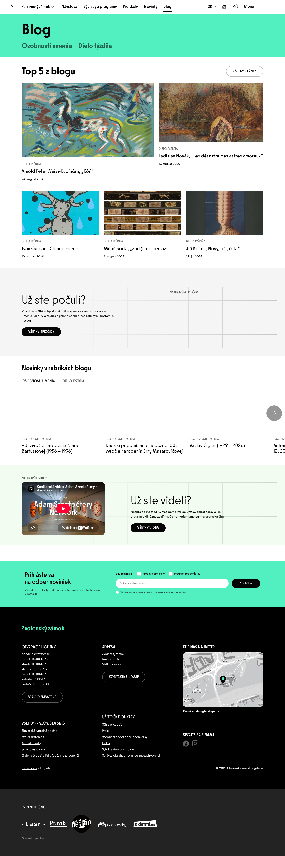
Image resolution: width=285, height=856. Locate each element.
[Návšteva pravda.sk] (58, 824)
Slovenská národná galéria (39, 730)
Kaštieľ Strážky (31, 743)
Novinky (150, 7)
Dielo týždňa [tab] (73, 381)
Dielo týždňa (95, 46)
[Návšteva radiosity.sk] (112, 824)
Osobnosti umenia (47, 46)
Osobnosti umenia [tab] (38, 381)
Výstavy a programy (100, 7)
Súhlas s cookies (113, 724)
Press (105, 730)
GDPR (106, 743)
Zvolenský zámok (36, 7)
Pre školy (130, 7)
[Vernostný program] (224, 7)
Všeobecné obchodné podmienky (124, 737)
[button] (244, 71)
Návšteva (69, 7)
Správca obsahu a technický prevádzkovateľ (131, 755)
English (45, 768)
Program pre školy (154, 573)
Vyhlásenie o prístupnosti (119, 749)
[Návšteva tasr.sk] (33, 824)
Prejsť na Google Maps (199, 711)
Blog (167, 7)
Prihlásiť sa (245, 583)
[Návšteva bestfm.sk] (81, 823)
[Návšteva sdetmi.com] (145, 823)
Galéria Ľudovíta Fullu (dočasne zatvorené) (50, 755)
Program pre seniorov (187, 573)
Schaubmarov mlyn (34, 749)
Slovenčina (29, 768)
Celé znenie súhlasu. (176, 592)
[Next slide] (274, 413)
